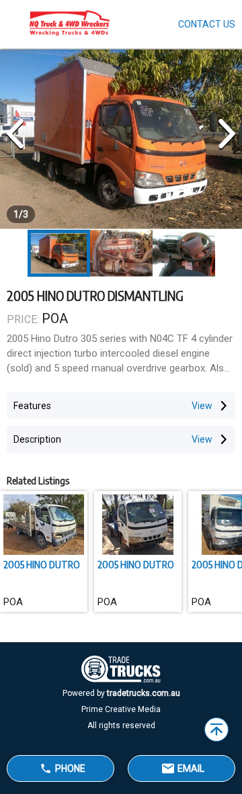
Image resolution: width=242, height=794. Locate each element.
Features (32, 405)
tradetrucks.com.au (143, 693)
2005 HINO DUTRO (41, 564)
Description (37, 439)
